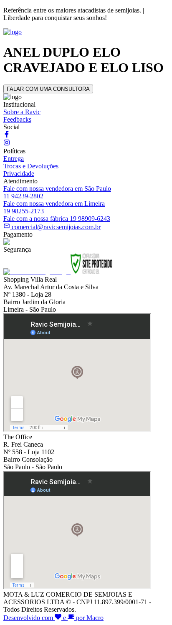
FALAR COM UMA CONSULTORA (48, 89)
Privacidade (18, 173)
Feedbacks (17, 119)
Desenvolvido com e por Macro (53, 617)
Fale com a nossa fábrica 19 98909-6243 (56, 218)
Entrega (13, 158)
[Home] (12, 31)
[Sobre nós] (6, 135)
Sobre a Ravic (21, 111)
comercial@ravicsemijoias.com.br (56, 226)
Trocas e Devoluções (30, 166)
